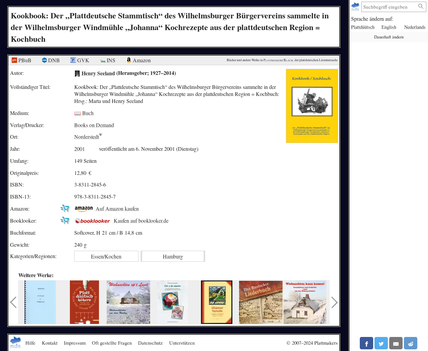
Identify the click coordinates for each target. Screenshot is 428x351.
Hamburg (173, 256)
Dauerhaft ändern (389, 37)
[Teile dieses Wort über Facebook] (366, 343)
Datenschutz (150, 342)
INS (110, 60)
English (389, 27)
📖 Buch (84, 112)
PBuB (24, 60)
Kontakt (50, 342)
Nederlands (415, 27)
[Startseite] (356, 7)
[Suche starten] (421, 6)
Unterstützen (182, 342)
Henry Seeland (98, 73)
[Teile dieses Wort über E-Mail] (396, 343)
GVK (82, 60)
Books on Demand (94, 124)
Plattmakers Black (278, 60)
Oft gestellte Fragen (112, 342)
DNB (53, 60)
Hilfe (30, 342)
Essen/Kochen (106, 256)
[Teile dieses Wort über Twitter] (381, 343)
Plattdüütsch (362, 27)
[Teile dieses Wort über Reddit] (410, 343)
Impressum (75, 342)
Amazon (141, 60)
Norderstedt (86, 136)
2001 (79, 148)
